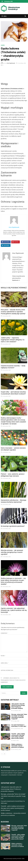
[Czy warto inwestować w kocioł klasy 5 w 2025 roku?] (5, 725)
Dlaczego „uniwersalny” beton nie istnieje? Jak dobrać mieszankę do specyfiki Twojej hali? (19, 716)
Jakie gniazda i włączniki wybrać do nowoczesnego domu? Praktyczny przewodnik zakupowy (18, 706)
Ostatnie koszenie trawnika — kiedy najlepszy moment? (13, 367)
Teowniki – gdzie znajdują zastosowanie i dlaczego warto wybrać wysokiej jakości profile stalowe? (18, 736)
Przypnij (16, 242)
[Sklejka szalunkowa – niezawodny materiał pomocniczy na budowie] (5, 745)
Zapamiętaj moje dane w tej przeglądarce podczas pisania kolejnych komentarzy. (13, 680)
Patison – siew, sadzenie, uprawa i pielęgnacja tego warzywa (13, 475)
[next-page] (5, 754)
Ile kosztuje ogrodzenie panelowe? (13, 526)
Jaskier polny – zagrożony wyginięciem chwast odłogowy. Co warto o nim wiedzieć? (12, 340)
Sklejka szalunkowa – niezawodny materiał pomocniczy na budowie (17, 746)
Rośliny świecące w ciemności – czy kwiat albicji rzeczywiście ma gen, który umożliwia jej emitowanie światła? (13, 581)
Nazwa (3, 655)
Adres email (5, 663)
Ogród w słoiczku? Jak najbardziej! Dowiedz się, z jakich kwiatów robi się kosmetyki (14, 610)
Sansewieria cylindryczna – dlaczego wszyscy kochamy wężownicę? (13, 501)
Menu (5, 16)
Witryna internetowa (7, 670)
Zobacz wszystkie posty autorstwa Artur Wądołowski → (18, 278)
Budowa (5, 821)
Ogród (3, 45)
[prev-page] (2, 754)
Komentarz (4, 633)
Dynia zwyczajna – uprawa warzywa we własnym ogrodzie (13, 449)
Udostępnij (6, 242)
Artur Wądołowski (11, 63)
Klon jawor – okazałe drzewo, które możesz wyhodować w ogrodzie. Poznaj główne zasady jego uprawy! (13, 311)
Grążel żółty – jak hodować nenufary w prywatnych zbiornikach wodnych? (13, 393)
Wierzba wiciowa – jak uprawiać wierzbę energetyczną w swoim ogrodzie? (12, 552)
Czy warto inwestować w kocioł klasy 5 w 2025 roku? (18, 725)
